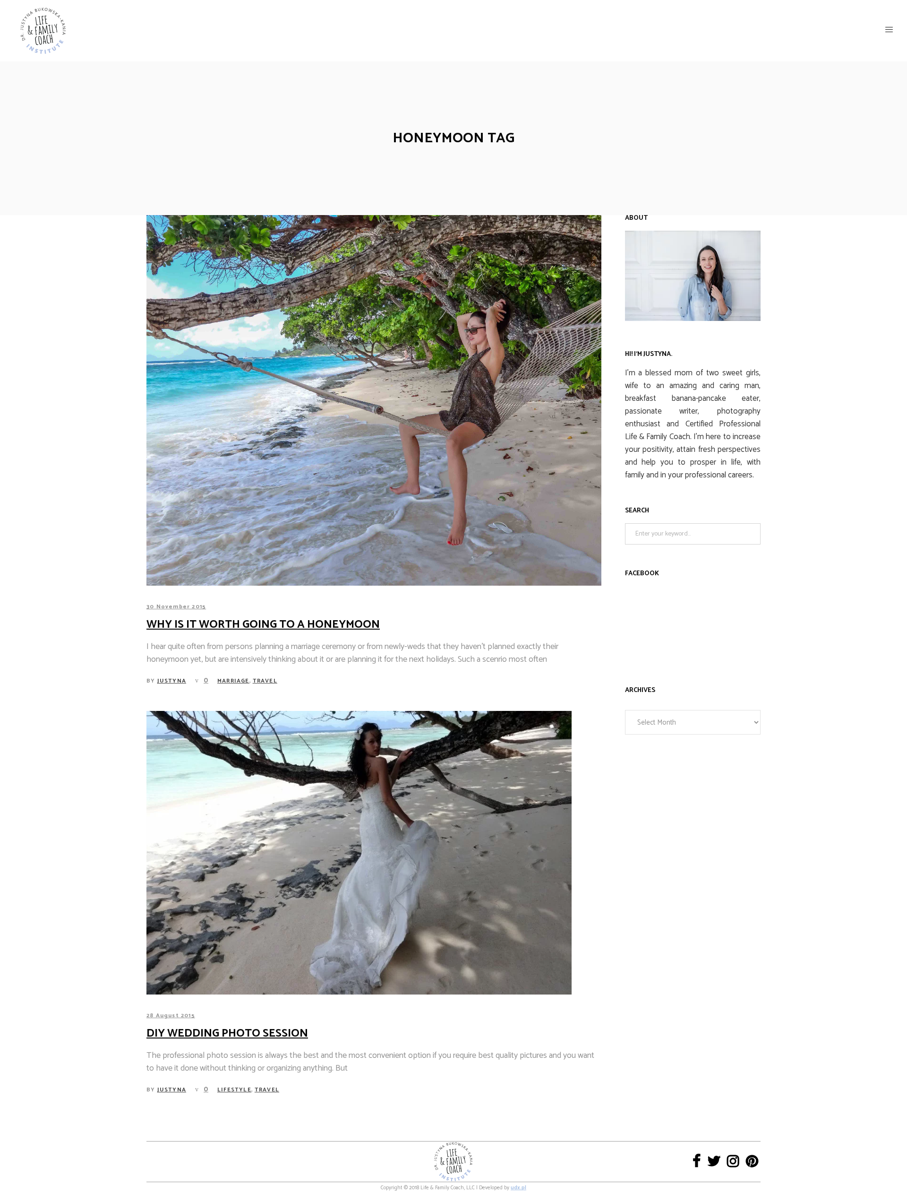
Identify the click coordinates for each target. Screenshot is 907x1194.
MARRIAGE (233, 680)
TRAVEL (265, 680)
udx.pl (518, 1188)
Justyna (171, 680)
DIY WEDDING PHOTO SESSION (227, 1033)
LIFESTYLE (234, 1089)
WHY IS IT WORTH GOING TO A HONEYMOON (263, 624)
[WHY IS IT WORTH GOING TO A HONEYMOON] (373, 400)
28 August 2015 (170, 1015)
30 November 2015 (176, 606)
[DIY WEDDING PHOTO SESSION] (359, 853)
